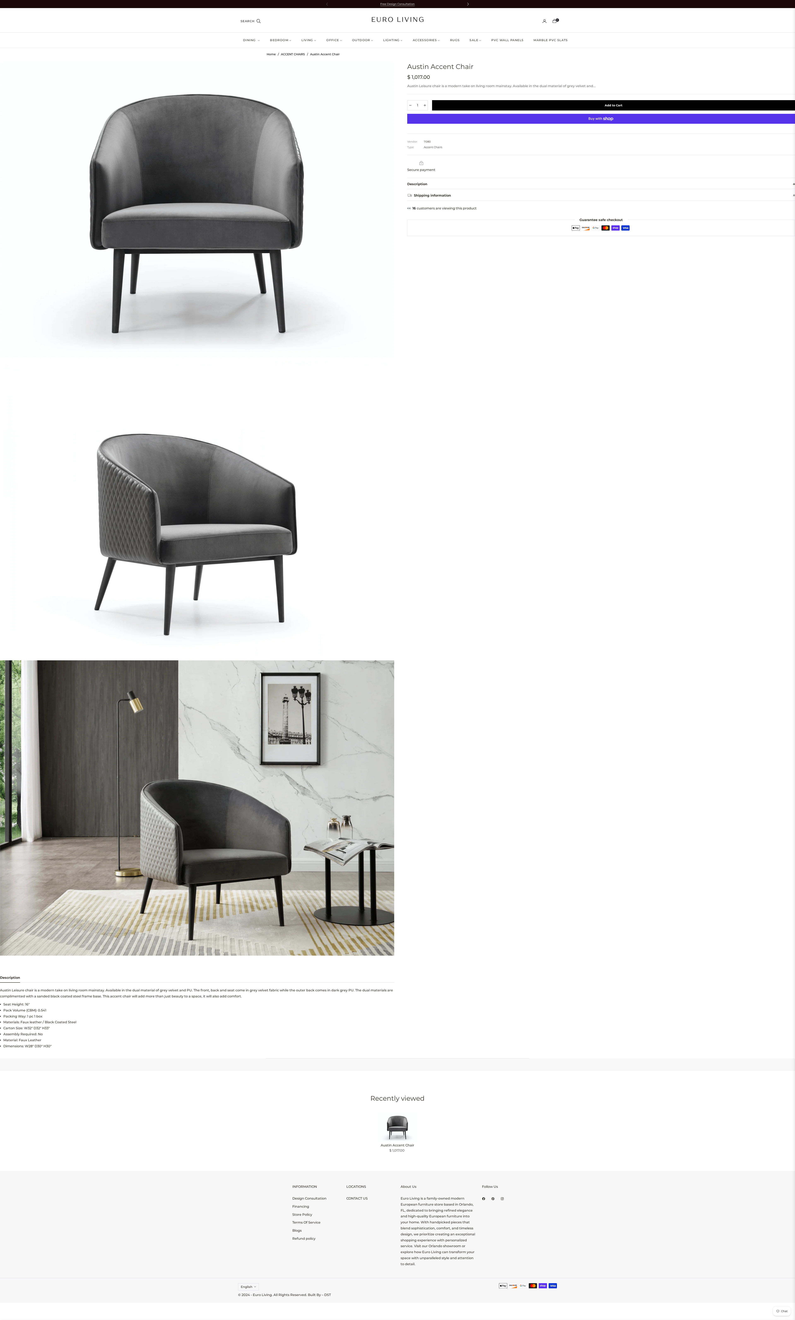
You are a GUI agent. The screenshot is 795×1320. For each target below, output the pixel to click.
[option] (197, 210)
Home (271, 54)
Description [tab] (10, 978)
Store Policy (302, 1215)
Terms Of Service (306, 1222)
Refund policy (304, 1239)
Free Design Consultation (397, 4)
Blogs (297, 1230)
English (246, 1287)
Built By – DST (319, 1295)
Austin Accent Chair (397, 1145)
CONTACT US (357, 1198)
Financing (300, 1206)
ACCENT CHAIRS (293, 54)
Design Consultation (309, 1198)
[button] (251, 21)
